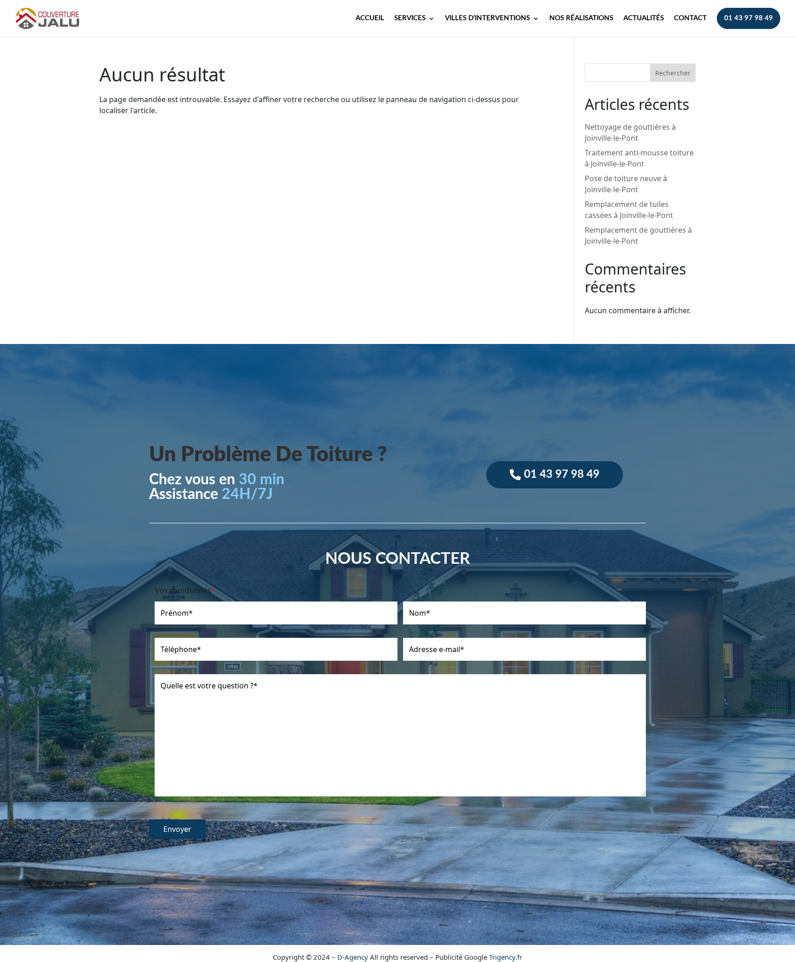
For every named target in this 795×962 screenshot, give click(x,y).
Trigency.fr (505, 957)
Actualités (643, 18)
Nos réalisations (581, 18)
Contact (690, 18)
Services (410, 18)
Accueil (370, 18)
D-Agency (352, 957)
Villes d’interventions (487, 18)
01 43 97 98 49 (748, 18)
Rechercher (673, 73)
